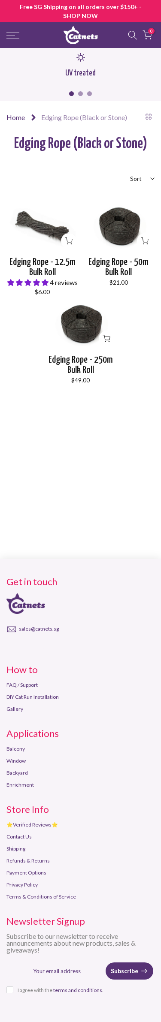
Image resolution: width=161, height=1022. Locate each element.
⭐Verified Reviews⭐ (32, 824)
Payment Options (26, 872)
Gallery (14, 709)
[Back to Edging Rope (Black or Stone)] (148, 116)
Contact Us (19, 836)
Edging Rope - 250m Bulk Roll (81, 365)
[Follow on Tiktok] (59, 648)
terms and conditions (77, 990)
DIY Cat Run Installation (32, 697)
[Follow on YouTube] (43, 648)
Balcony (15, 748)
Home (15, 117)
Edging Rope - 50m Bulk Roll (118, 267)
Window (16, 760)
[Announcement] (80, 11)
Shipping (15, 848)
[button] (28, 282)
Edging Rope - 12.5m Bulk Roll (42, 267)
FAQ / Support (22, 685)
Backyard (17, 773)
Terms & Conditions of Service (41, 896)
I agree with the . (60, 990)
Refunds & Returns (28, 860)
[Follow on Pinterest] (26, 648)
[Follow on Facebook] (10, 648)
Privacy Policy (22, 884)
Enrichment (20, 785)
